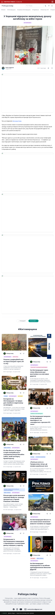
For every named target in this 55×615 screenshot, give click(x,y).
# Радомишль (35, 9)
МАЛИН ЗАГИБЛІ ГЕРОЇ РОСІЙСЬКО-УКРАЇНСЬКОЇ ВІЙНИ (11, 490)
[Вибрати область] (52, 2)
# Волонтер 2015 (45, 9)
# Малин (3, 9)
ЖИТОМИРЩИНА (27, 22)
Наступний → (33, 321)
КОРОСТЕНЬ (15, 356)
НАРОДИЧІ (33, 558)
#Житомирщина (27, 329)
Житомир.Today (17, 121)
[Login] (52, 5)
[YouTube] (21, 609)
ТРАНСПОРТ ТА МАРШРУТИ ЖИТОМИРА (39, 367)
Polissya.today (7, 6)
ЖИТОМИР (20, 396)
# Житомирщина (11, 9)
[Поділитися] (48, 68)
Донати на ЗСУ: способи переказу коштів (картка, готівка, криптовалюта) (26, 613)
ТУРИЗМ (5, 396)
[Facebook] (14, 609)
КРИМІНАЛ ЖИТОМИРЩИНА (37, 413)
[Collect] (52, 68)
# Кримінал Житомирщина (24, 9)
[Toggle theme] (45, 5)
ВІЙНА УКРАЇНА (7, 447)
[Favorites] (49, 5)
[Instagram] (17, 609)
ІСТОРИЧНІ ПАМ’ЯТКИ (40, 457)
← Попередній (21, 321)
